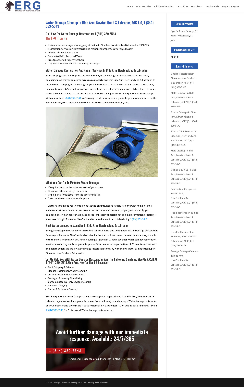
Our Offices (182, 6)
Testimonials (212, 6)
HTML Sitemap (101, 382)
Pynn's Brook (178, 31)
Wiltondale (183, 35)
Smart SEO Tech (85, 382)
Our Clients (196, 6)
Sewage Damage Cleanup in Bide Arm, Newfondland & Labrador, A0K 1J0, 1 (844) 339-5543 (184, 260)
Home (130, 6)
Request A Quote (230, 6)
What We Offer (143, 6)
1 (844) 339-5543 (105, 33)
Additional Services (164, 6)
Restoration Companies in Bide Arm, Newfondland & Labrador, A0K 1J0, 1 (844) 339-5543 (184, 198)
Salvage (190, 31)
